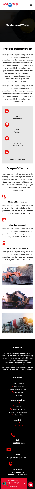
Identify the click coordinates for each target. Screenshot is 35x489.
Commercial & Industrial (19, 389)
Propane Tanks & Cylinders (18, 412)
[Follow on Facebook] (12, 425)
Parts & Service (19, 384)
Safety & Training (19, 409)
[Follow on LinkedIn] (22, 425)
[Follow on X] (15, 425)
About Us (19, 406)
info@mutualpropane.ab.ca (17, 458)
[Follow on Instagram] (19, 425)
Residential (19, 392)
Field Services (19, 386)
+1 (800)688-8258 (17, 443)
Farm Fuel (18, 395)
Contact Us (19, 415)
